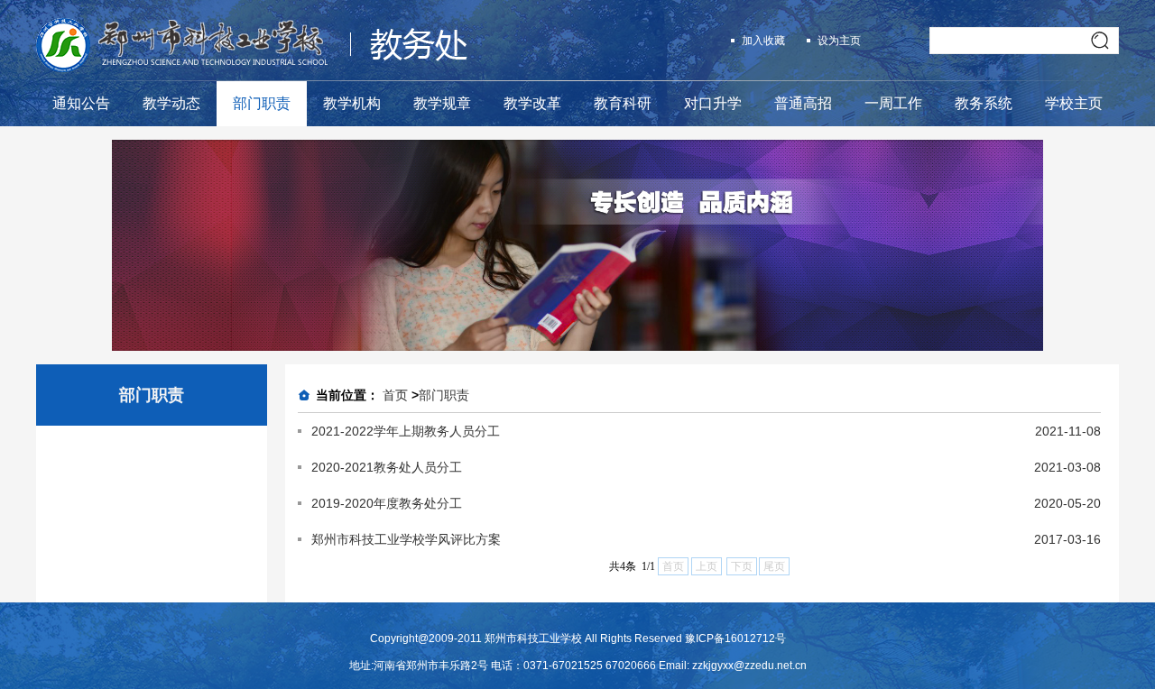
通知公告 (81, 103)
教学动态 (171, 103)
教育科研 (622, 103)
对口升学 (713, 103)
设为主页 (839, 40)
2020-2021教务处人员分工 (386, 467)
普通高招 (803, 103)
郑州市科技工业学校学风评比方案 (406, 539)
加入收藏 (763, 40)
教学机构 (352, 103)
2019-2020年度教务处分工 (386, 503)
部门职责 (262, 103)
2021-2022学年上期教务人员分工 (405, 431)
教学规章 (442, 103)
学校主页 (1074, 103)
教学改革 (532, 103)
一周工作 (893, 103)
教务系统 (983, 103)
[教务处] (251, 67)
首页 (395, 395)
